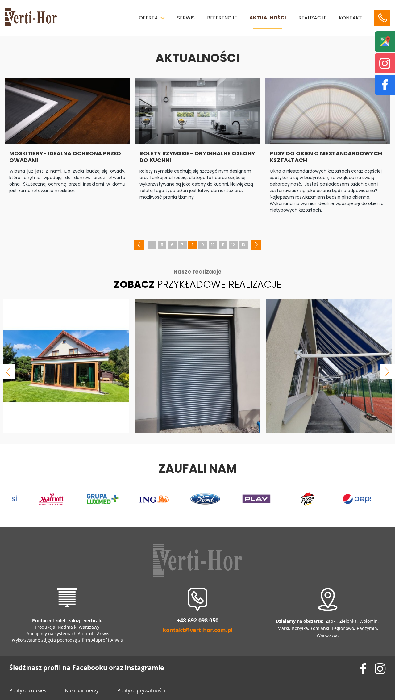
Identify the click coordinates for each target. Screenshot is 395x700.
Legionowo (343, 628)
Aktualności (267, 17)
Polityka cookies (27, 690)
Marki (283, 628)
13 (243, 244)
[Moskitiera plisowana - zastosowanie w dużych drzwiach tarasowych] (66, 366)
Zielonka (348, 621)
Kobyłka (300, 628)
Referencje (222, 17)
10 (213, 244)
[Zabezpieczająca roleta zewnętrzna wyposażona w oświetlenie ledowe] (197, 366)
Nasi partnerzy (82, 690)
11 (223, 244)
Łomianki (320, 628)
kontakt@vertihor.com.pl (198, 630)
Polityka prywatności (141, 690)
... (151, 244)
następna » (256, 245)
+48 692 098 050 (197, 620)
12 (233, 244)
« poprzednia (139, 245)
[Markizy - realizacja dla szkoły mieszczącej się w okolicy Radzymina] (329, 366)
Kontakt (350, 17)
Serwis (186, 17)
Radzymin (367, 628)
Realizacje (312, 17)
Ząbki (331, 621)
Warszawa (327, 635)
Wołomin (369, 621)
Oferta (148, 17)
